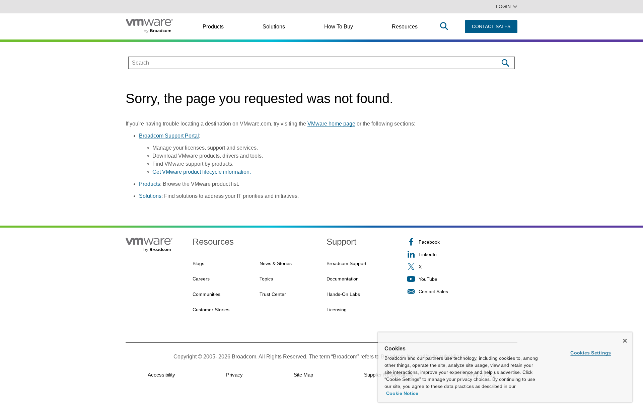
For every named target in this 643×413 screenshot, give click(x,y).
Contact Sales (433, 291)
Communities (206, 294)
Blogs (198, 263)
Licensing (337, 309)
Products (213, 26)
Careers (201, 278)
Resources (405, 26)
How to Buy (338, 26)
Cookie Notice (402, 393)
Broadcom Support (346, 263)
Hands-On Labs (343, 294)
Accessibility (161, 375)
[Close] (625, 341)
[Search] (505, 63)
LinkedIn (428, 254)
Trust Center (273, 294)
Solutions (274, 26)
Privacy (234, 375)
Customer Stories (211, 309)
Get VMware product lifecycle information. (201, 172)
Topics (266, 278)
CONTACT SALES (491, 26)
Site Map (303, 375)
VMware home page (331, 124)
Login (503, 6)
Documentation (343, 278)
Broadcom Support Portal (169, 136)
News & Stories (276, 263)
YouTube (428, 279)
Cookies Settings (590, 352)
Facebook (429, 242)
